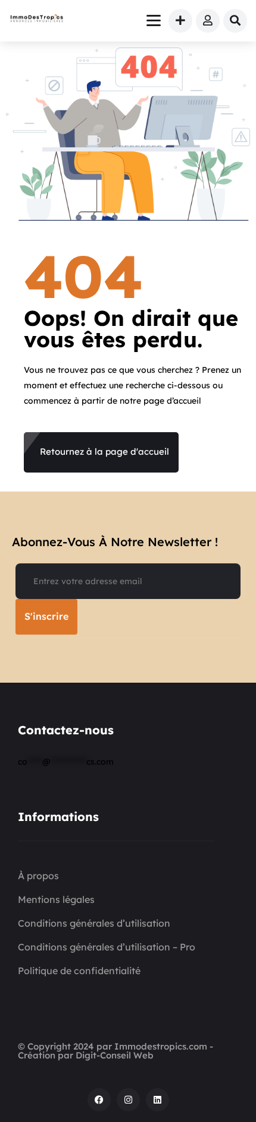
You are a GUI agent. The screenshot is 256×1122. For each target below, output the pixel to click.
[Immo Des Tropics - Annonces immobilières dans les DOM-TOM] (37, 19)
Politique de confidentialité (79, 971)
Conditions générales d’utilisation (94, 923)
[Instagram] (128, 1099)
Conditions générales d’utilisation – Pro (106, 947)
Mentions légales (56, 899)
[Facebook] (99, 1099)
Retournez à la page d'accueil (104, 451)
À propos (38, 876)
